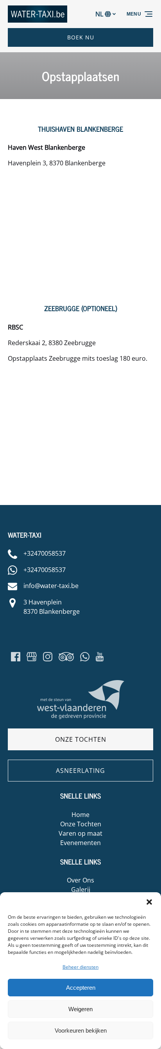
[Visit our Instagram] (47, 656)
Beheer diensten (80, 967)
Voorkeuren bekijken (81, 1030)
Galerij (80, 889)
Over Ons (80, 880)
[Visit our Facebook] (15, 656)
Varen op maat (80, 833)
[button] (149, 902)
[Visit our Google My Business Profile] (32, 656)
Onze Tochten (80, 824)
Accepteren (80, 987)
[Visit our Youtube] (100, 656)
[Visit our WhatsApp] (84, 656)
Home (80, 814)
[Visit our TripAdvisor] (66, 656)
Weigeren (80, 1009)
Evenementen (80, 842)
